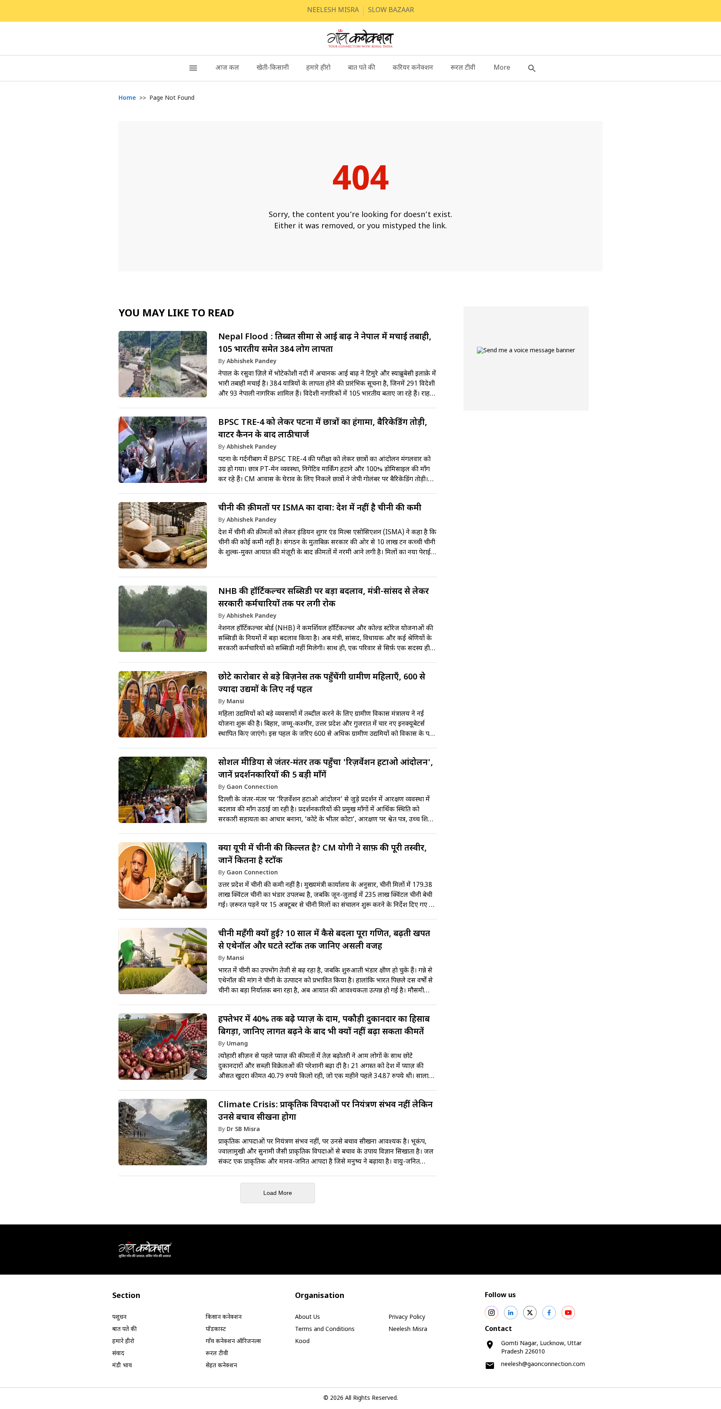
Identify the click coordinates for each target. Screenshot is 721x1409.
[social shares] (491, 1312)
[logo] (360, 38)
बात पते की (361, 68)
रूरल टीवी (463, 68)
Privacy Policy (406, 1317)
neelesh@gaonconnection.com (543, 1365)
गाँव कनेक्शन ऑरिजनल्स (233, 1342)
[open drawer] (193, 68)
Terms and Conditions (325, 1329)
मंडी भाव (122, 1366)
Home (127, 98)
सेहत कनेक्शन (221, 1366)
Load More (277, 1192)
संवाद (118, 1354)
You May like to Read (176, 314)
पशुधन (119, 1317)
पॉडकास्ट (216, 1329)
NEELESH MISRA (333, 10)
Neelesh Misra (407, 1329)
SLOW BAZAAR (391, 10)
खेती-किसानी (273, 68)
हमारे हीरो (318, 68)
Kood (302, 1342)
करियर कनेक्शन (413, 68)
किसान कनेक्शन (224, 1317)
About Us (307, 1317)
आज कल (227, 68)
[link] (277, 368)
